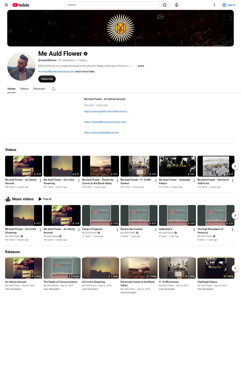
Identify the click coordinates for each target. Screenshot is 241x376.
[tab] (11, 89)
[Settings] (214, 5)
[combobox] (112, 5)
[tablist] (120, 89)
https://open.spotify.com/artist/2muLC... (106, 111)
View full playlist (13, 289)
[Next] (235, 166)
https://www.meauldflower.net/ (101, 132)
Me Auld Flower (12, 236)
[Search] (164, 4)
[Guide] (6, 5)
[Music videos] (8, 199)
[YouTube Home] (21, 5)
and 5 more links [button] (85, 71)
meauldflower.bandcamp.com (58, 71)
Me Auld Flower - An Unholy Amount (104, 99)
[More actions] (40, 180)
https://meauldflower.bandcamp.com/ (105, 122)
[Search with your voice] (176, 4)
